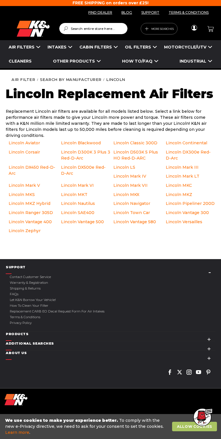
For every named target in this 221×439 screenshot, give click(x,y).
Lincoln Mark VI (77, 185)
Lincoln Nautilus (78, 203)
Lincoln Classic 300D (135, 142)
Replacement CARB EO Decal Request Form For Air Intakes (57, 311)
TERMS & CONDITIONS (189, 12)
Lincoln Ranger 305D (31, 212)
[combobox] (93, 28)
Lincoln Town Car (131, 212)
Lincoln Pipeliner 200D (190, 203)
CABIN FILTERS (95, 47)
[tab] (110, 267)
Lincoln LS (124, 167)
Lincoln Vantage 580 (134, 221)
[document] (111, 426)
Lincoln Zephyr (25, 230)
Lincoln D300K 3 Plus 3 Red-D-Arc (85, 155)
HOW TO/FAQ (137, 61)
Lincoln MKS (22, 194)
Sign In (194, 27)
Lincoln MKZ (179, 194)
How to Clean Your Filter (29, 306)
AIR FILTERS (22, 47)
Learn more (17, 432)
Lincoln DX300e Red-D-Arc (188, 155)
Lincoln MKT (74, 194)
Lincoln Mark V (24, 185)
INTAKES (56, 47)
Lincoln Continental (186, 142)
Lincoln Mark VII (130, 185)
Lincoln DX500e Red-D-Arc (83, 170)
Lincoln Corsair (24, 152)
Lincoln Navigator (131, 203)
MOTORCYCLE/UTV (185, 47)
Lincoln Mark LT (182, 176)
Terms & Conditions (25, 317)
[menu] (110, 54)
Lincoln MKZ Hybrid (29, 203)
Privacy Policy (21, 323)
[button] (202, 417)
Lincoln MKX (126, 194)
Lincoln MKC (179, 185)
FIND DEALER (100, 12)
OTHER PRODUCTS (74, 61)
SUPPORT (150, 12)
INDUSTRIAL (193, 61)
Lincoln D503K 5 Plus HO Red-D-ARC (135, 155)
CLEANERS (20, 61)
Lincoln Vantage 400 (30, 221)
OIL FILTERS (138, 47)
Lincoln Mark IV (129, 176)
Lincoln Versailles (184, 221)
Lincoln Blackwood (81, 142)
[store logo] (33, 29)
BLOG (126, 12)
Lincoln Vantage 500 (82, 221)
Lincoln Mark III (182, 167)
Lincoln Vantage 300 (187, 212)
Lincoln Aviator (24, 142)
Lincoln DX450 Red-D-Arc (32, 170)
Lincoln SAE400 (77, 212)
